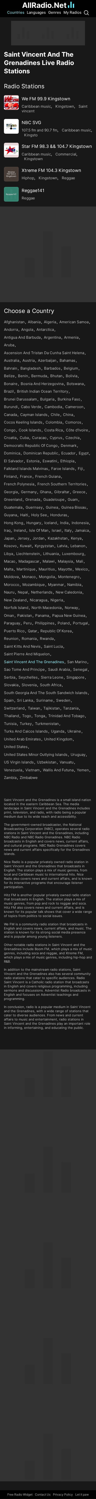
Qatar (32, 631)
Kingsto (31, 135)
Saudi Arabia (59, 669)
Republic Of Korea (56, 631)
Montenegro (69, 576)
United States (16, 746)
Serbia (9, 677)
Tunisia (10, 723)
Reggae (68, 178)
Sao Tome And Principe (24, 669)
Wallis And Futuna (58, 770)
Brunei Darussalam (20, 399)
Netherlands (41, 592)
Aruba (9, 345)
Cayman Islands (34, 414)
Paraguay (12, 623)
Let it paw (82, 1494)
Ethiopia (67, 461)
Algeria (50, 322)
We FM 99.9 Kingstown (46, 98)
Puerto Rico (14, 631)
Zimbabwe (29, 777)
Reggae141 (33, 190)
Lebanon (77, 545)
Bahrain (10, 368)
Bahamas (67, 360)
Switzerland (14, 708)
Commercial (65, 154)
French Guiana (48, 476)
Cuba (24, 437)
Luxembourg (73, 553)
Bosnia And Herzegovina (42, 383)
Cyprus (56, 437)
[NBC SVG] (11, 126)
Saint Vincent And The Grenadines (34, 661)
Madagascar (28, 561)
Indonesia (80, 522)
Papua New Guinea (68, 615)
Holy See (39, 515)
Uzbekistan (46, 762)
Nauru (9, 592)
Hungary (33, 522)
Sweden (63, 700)
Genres (54, 12)
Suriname (44, 700)
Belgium (71, 368)
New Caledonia (69, 592)
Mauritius (47, 569)
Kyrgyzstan (44, 545)
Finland (10, 476)
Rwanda (47, 638)
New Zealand (15, 600)
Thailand (11, 715)
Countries (15, 12)
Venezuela (13, 770)
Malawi (49, 561)
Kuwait (26, 545)
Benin (23, 376)
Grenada (32, 499)
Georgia (11, 492)
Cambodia (53, 406)
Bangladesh (30, 368)
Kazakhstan (58, 538)
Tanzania (71, 708)
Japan (9, 538)
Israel (56, 530)
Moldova (11, 576)
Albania (34, 322)
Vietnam (32, 770)
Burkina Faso (69, 399)
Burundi (11, 406)
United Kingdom (58, 739)
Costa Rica (53, 430)
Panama (42, 615)
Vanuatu (67, 762)
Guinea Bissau (73, 507)
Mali (79, 561)
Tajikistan (51, 708)
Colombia (54, 422)
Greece (79, 492)
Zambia (10, 777)
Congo (10, 430)
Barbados (52, 368)
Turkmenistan (47, 723)
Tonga (39, 715)
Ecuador (68, 453)
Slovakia (11, 685)
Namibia (74, 584)
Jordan (38, 538)
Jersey (23, 538)
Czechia (72, 437)
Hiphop (28, 178)
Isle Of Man (38, 530)
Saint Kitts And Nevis (22, 646)
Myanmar (56, 584)
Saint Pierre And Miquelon (27, 654)
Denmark (69, 445)
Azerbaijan (47, 360)
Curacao (39, 437)
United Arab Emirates (22, 739)
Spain (9, 700)
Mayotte (65, 569)
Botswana (75, 383)
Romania (29, 638)
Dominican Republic (40, 453)
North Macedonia (47, 607)
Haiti (24, 515)
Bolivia (71, 376)
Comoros (73, 422)
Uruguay (78, 754)
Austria (28, 360)
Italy (68, 530)
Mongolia (47, 576)
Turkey (26, 723)
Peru (27, 623)
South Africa (50, 685)
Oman (9, 615)
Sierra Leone (52, 677)
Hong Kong (13, 522)
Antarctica (45, 329)
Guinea (52, 507)
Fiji (80, 468)
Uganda (57, 731)
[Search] (86, 12)
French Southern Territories (61, 484)
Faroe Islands (63, 468)
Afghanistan (14, 322)
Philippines (44, 623)
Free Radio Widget (19, 1494)
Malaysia (65, 561)
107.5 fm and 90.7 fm (39, 130)
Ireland (20, 530)
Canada (10, 414)
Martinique (25, 569)
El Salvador (13, 461)
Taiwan (34, 708)
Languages (36, 12)
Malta (8, 569)
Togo (26, 715)
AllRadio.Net (44, 5)
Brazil (9, 391)
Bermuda (39, 376)
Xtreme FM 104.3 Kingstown (51, 170)
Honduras (58, 515)
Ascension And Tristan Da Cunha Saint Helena (44, 352)
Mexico (81, 569)
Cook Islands (30, 430)
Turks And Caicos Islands (26, 731)
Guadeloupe (53, 499)
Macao (9, 561)
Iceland (50, 522)
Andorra (11, 329)
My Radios (72, 12)
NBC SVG (31, 122)
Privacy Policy (63, 1494)
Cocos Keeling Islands (23, 422)
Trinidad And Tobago (66, 715)
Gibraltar (61, 492)
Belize (9, 376)
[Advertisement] (48, 33)
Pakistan (24, 615)
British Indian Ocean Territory (42, 391)
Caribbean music (36, 106)
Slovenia (29, 685)
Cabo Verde (31, 406)
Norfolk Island (16, 607)
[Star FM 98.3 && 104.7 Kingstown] (11, 150)
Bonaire (10, 383)
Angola (27, 329)
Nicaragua (38, 600)
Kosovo (10, 545)
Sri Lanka (25, 700)
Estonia (33, 461)
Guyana (10, 515)
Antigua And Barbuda (22, 337)
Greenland (13, 499)
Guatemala (13, 507)
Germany (29, 492)
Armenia (71, 337)
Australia (11, 360)
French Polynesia (19, 484)
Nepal (23, 592)
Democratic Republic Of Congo (31, 445)
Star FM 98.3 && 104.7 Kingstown (57, 146)
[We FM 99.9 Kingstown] (11, 102)
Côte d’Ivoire (77, 430)
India (64, 522)
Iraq (7, 530)
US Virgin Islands (19, 762)
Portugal (80, 623)
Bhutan (56, 376)
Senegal (80, 669)
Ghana (45, 492)
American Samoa (74, 322)
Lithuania (51, 553)
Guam (73, 499)
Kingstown (64, 106)
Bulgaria (47, 399)
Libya (8, 553)
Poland (64, 623)
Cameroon (74, 406)
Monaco (29, 576)
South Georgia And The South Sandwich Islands (45, 692)
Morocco (11, 584)
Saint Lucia (53, 646)
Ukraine (74, 731)
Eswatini (50, 461)
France (26, 476)
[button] (48, 86)
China (68, 414)
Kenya (76, 538)
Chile (55, 414)
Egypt (84, 453)
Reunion (11, 638)
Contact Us (42, 1494)
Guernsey (34, 507)
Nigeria (56, 600)
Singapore (75, 677)
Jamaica (82, 530)
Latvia (62, 545)
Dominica (12, 453)
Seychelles (28, 677)
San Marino (77, 661)
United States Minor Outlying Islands (35, 754)
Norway (71, 607)
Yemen (83, 770)
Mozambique (33, 584)
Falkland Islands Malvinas (26, 468)
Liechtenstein (28, 553)
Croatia (10, 437)
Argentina (52, 337)
